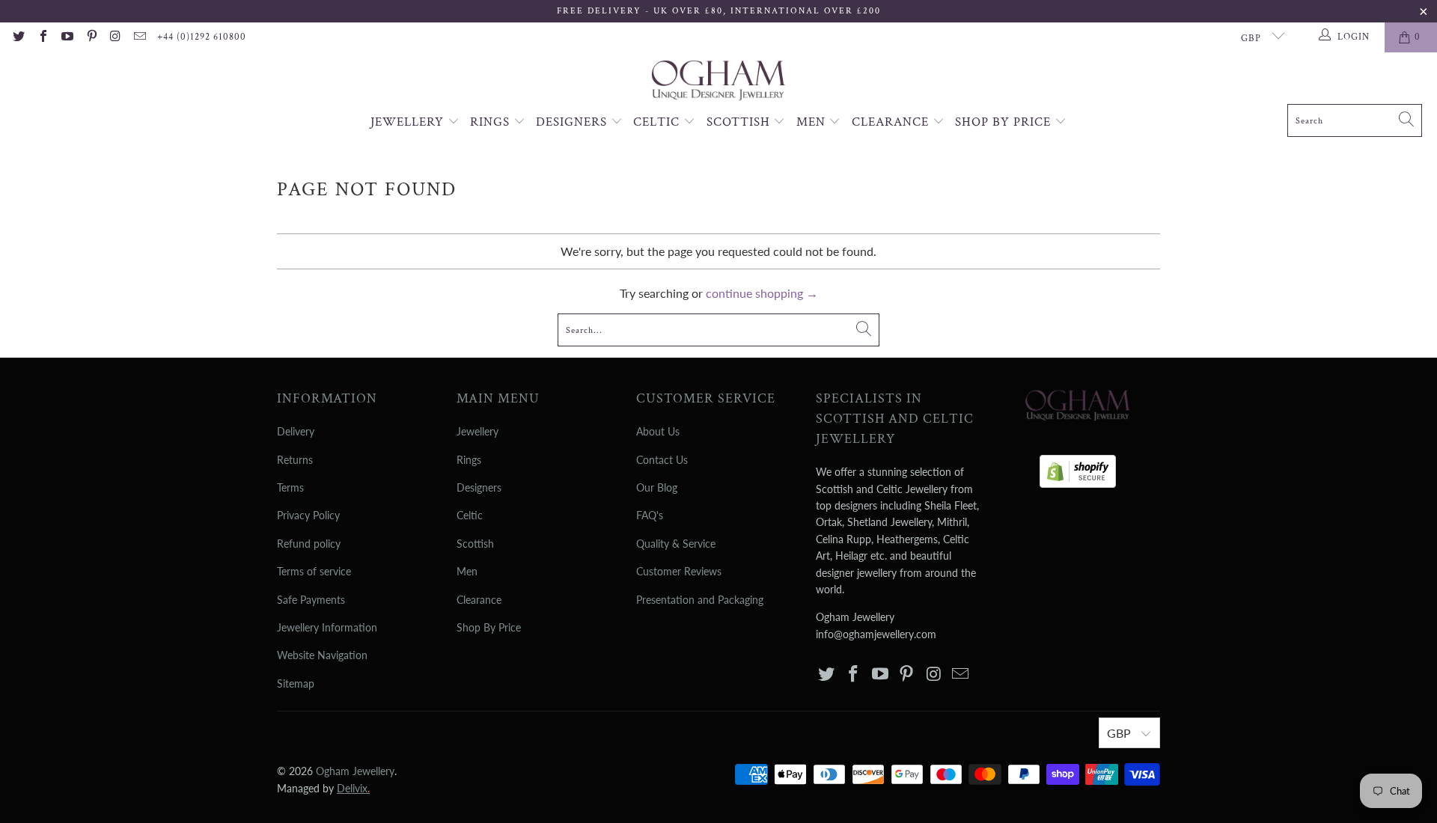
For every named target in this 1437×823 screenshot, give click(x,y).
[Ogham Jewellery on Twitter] (18, 37)
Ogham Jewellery (355, 771)
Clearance (892, 122)
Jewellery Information (327, 627)
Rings (491, 122)
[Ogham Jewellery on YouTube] (66, 37)
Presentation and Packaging (699, 599)
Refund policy (309, 543)
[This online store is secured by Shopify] (1078, 467)
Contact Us (662, 459)
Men (812, 122)
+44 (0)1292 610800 (201, 37)
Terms (290, 487)
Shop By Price (1005, 122)
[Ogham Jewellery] (718, 82)
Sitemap (295, 683)
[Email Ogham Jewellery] (139, 37)
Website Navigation (322, 655)
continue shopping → (762, 293)
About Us (658, 431)
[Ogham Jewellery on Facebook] (42, 37)
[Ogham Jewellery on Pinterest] (90, 37)
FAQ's (649, 515)
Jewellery (409, 122)
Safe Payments (311, 599)
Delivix (353, 788)
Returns (295, 459)
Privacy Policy (308, 515)
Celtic (658, 122)
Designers (573, 122)
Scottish (740, 122)
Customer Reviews (678, 571)
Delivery (295, 431)
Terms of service (314, 571)
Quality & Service (676, 543)
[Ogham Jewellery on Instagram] (115, 37)
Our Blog (656, 487)
